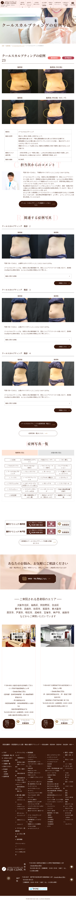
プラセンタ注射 (32, 826)
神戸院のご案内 (21, 762)
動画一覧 (19, 791)
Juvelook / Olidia (51, 775)
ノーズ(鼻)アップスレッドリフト (64, 472)
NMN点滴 (30, 768)
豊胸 (66, 801)
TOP (3, 45)
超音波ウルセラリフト (33, 808)
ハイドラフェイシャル (30, 478)
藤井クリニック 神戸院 (15, 532)
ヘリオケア (20, 797)
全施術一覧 (6, 764)
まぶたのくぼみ (69, 815)
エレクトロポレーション (64, 467)
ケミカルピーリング (52, 761)
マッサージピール (32, 786)
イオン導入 (64, 460)
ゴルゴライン (68, 824)
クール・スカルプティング (34, 815)
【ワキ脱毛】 (50, 819)
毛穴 (66, 790)
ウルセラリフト (13, 466)
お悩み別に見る (56, 453)
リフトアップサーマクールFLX (30, 490)
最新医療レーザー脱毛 (52, 813)
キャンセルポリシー (20, 849)
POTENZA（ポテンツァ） (34, 772)
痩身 (66, 795)
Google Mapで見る (19, 691)
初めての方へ (7, 766)
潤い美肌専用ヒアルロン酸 (30, 496)
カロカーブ (20, 824)
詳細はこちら (63, 283)
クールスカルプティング (18, 45)
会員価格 (6, 774)
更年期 (67, 799)
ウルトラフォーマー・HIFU (47, 467)
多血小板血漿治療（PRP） (64, 490)
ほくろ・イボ (50, 797)
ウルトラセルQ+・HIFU (34, 795)
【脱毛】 (49, 815)
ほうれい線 (68, 813)
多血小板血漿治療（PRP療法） (55, 790)
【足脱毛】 (50, 817)
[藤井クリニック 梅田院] (18, 646)
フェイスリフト (51, 806)
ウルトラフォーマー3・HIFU (35, 793)
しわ (66, 779)
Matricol (49, 766)
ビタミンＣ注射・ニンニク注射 (55, 799)
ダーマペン (47, 471)
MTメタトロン (20, 813)
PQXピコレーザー (47, 460)
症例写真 (8, 45)
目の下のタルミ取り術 (52, 786)
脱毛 (66, 793)
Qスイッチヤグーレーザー (53, 755)
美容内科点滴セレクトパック (54, 795)
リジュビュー (13, 489)
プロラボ (19, 804)
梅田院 (25, 866)
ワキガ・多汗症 (51, 810)
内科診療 (6, 761)
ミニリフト (50, 808)
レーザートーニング (47, 490)
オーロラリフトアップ (33, 828)
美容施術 (30, 752)
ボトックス (47, 483)
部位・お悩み (69, 752)
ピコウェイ (64, 477)
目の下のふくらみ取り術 (53, 788)
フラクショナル (13, 483)
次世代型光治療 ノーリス (34, 761)
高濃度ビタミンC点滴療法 (34, 824)
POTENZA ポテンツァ (30, 461)
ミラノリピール (64, 483)
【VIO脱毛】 (50, 821)
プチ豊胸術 (50, 779)
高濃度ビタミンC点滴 (64, 496)
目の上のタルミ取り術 (52, 784)
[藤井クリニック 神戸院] (57, 645)
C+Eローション (21, 806)
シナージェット (32, 755)
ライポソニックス (32, 817)
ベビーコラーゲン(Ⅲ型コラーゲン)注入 (29, 484)
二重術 (49, 777)
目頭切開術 (50, 781)
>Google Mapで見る (36, 865)
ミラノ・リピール (51, 772)
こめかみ (67, 817)
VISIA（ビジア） (32, 775)
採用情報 (19, 839)
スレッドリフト (30, 471)
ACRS (13, 460)
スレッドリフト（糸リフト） (35, 781)
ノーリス (13, 477)
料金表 (5, 769)
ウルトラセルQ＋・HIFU (30, 467)
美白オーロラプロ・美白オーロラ (46, 496)
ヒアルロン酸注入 (47, 477)
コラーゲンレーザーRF (33, 804)
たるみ (67, 772)
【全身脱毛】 (50, 824)
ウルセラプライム (32, 757)
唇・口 (67, 777)
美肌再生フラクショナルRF (35, 801)
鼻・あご (67, 775)
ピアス (49, 826)
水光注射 (13, 495)
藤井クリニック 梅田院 (15, 524)
